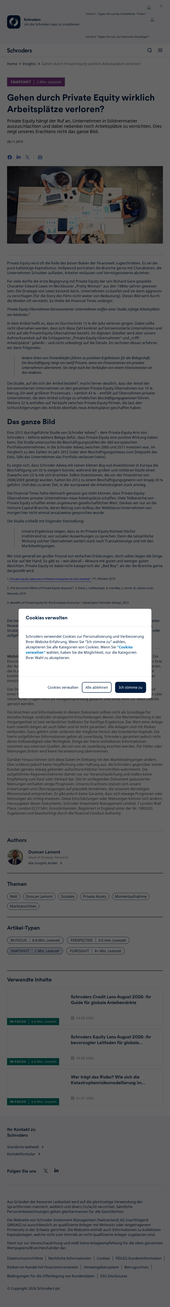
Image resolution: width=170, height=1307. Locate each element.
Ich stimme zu (130, 687)
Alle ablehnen (96, 687)
